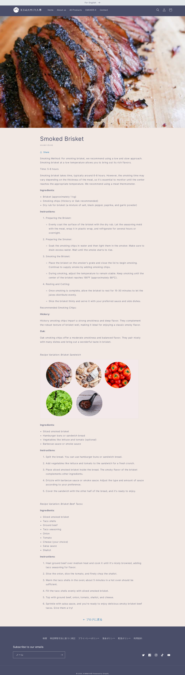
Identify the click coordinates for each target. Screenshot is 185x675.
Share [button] (46, 152)
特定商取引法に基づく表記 (62, 638)
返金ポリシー (108, 638)
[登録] (62, 654)
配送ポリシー (124, 638)
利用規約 (138, 638)
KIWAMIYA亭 (87, 673)
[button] (158, 10)
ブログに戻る (94, 619)
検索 (45, 638)
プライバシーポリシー (88, 638)
